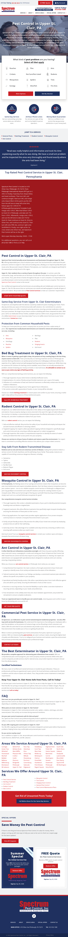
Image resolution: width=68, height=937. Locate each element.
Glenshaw (27, 749)
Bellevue (4, 760)
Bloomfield (60, 758)
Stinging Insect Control (43, 783)
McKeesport (38, 756)
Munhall (4, 756)
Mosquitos (9, 338)
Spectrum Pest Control (9, 187)
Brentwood (5, 765)
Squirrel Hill (60, 762)
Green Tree (5, 749)
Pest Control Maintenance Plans (46, 787)
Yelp (22, 243)
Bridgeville (16, 762)
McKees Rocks (17, 749)
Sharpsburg (27, 758)
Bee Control (7, 789)
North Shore (60, 749)
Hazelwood (38, 762)
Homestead (5, 754)
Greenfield (38, 760)
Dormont (26, 760)
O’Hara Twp (27, 754)
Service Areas (39, 13)
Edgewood (27, 767)
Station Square (50, 751)
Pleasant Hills (17, 754)
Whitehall (5, 751)
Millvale (26, 756)
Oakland (59, 751)
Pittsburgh (13, 189)
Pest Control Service (9, 779)
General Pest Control (42, 785)
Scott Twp (38, 749)
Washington (49, 758)
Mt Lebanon (5, 767)
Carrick (48, 756)
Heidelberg (38, 747)
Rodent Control (8, 786)
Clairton (37, 758)
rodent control (12, 420)
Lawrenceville (61, 756)
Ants (7, 336)
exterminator (13, 316)
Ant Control (7, 784)
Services (23, 13)
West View (38, 751)
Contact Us (61, 13)
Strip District (50, 767)
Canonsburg (27, 762)
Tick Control (40, 780)
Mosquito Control (41, 778)
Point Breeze (39, 765)
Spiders (8, 347)
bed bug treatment (20, 393)
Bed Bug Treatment (9, 782)
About (30, 13)
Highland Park (50, 747)
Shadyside (60, 754)
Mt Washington (61, 765)
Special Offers (51, 13)
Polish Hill (49, 749)
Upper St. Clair (17, 767)
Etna (25, 751)
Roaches (8, 344)
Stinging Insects (40, 344)
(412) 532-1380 (7, 243)
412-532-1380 (60, 9)
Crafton (15, 756)
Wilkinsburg (5, 762)
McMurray (38, 754)
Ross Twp (27, 747)
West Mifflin (16, 751)
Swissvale (27, 765)
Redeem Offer (17, 871)
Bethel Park (16, 747)
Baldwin (4, 758)
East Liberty (60, 760)
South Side (60, 747)
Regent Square (39, 767)
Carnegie (4, 747)
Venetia (48, 760)
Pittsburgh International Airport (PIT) (14, 191)
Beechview (49, 754)
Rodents (37, 341)
